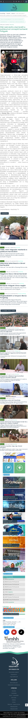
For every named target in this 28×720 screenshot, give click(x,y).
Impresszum (14, 674)
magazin (6, 474)
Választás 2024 (13, 706)
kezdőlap (2, 13)
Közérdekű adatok (14, 672)
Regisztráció (8, 1)
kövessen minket (9, 627)
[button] (2, 228)
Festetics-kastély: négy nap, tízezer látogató (11, 446)
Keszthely (12, 24)
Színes (13, 13)
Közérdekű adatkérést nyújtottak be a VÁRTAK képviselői (12, 330)
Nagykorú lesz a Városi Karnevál (13, 274)
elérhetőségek (8, 617)
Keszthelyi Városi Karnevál (16, 21)
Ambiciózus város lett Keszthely (10, 400)
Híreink (8, 13)
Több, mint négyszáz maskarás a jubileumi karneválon (13, 250)
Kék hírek (13, 697)
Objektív (10, 592)
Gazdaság (13, 693)
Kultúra (14, 699)
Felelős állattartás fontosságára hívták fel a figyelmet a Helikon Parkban (13, 422)
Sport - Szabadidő (13, 695)
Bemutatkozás (14, 682)
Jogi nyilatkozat (14, 676)
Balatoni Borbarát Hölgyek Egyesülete (12, 19)
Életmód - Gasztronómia (14, 704)
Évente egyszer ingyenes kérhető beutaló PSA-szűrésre (13, 353)
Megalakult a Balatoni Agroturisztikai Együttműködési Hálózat (12, 376)
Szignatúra (11, 579)
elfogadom (21, 716)
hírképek (5, 213)
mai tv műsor (8, 573)
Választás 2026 (13, 708)
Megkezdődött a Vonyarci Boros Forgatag (13, 297)
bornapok (4, 21)
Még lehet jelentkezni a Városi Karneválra (12, 264)
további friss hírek (8, 310)
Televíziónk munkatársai (14, 685)
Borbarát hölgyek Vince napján (13, 285)
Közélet (3, 271)
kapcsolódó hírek (8, 243)
